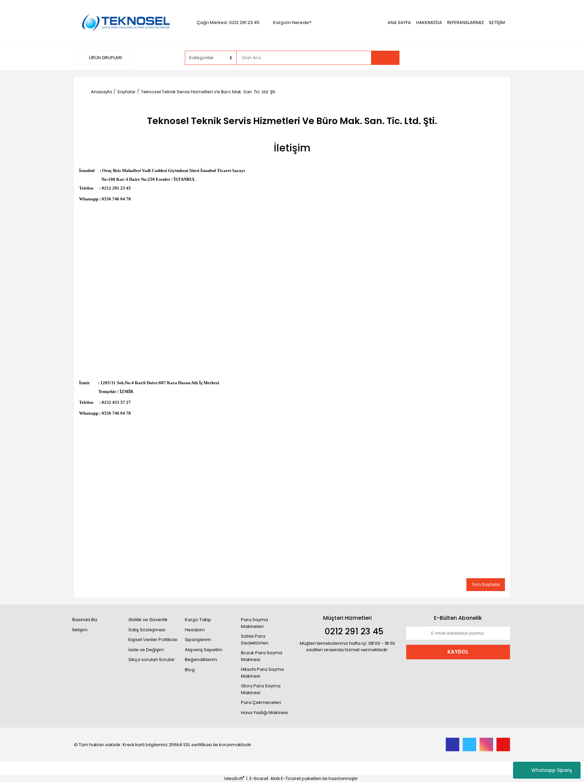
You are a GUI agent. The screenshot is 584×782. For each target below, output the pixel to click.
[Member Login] (459, 57)
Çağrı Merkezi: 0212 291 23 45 (228, 22)
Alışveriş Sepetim (203, 649)
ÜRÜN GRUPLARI (105, 57)
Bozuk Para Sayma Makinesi (261, 656)
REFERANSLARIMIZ (465, 22)
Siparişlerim (198, 639)
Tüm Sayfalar (485, 584)
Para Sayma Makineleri (254, 623)
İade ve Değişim (146, 649)
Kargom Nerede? (292, 22)
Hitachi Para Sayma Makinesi (262, 672)
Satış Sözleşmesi (146, 630)
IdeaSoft (234, 778)
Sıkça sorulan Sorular (151, 659)
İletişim (80, 630)
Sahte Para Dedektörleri (254, 639)
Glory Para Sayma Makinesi (261, 689)
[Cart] (500, 58)
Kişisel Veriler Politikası (152, 639)
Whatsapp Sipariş (551, 770)
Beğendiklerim (201, 659)
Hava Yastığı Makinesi (264, 712)
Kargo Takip (198, 619)
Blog (190, 669)
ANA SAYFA (399, 22)
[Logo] (126, 22)
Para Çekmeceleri (261, 702)
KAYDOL (457, 651)
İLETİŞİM (497, 22)
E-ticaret (258, 778)
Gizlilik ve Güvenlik (148, 619)
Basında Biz (84, 619)
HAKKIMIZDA (429, 22)
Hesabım (195, 630)
